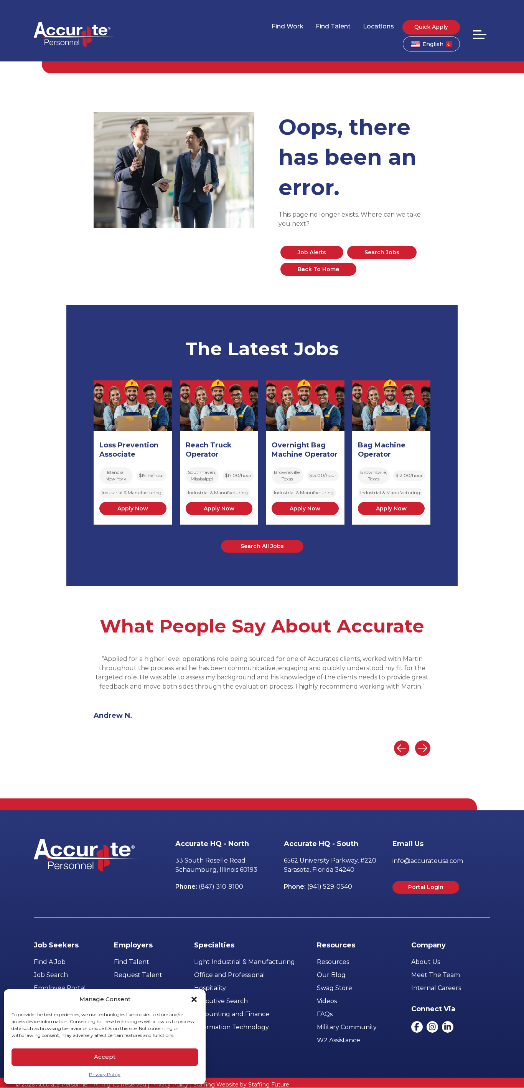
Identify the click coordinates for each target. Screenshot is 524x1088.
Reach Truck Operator (209, 450)
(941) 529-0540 (329, 886)
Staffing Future (268, 1084)
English (432, 44)
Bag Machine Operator (381, 450)
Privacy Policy (104, 1074)
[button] (194, 999)
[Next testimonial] (422, 748)
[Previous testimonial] (401, 748)
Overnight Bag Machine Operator (305, 450)
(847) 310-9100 (221, 886)
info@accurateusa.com (427, 860)
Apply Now (132, 508)
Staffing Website (216, 1084)
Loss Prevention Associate (128, 450)
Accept (104, 1056)
